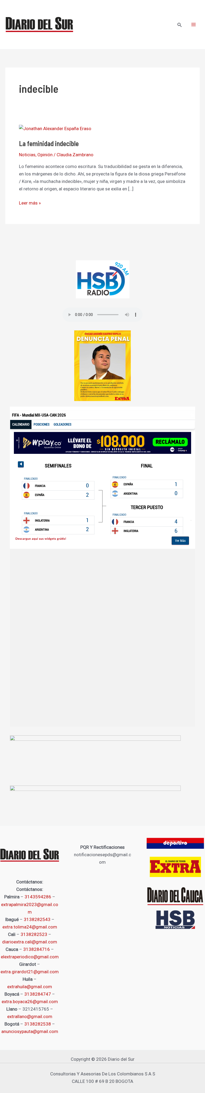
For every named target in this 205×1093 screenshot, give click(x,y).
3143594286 (38, 896)
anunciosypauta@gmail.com (29, 1031)
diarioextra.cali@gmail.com (29, 941)
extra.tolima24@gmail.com (29, 927)
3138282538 (37, 1024)
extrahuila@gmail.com (29, 986)
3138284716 (36, 949)
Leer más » (30, 202)
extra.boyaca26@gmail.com (30, 1001)
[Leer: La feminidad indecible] (55, 128)
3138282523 (34, 934)
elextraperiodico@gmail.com (30, 956)
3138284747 (37, 994)
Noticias (27, 154)
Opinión (45, 154)
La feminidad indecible (49, 143)
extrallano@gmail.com (29, 1016)
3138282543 (37, 919)
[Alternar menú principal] (194, 24)
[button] (179, 25)
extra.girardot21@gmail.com (30, 971)
